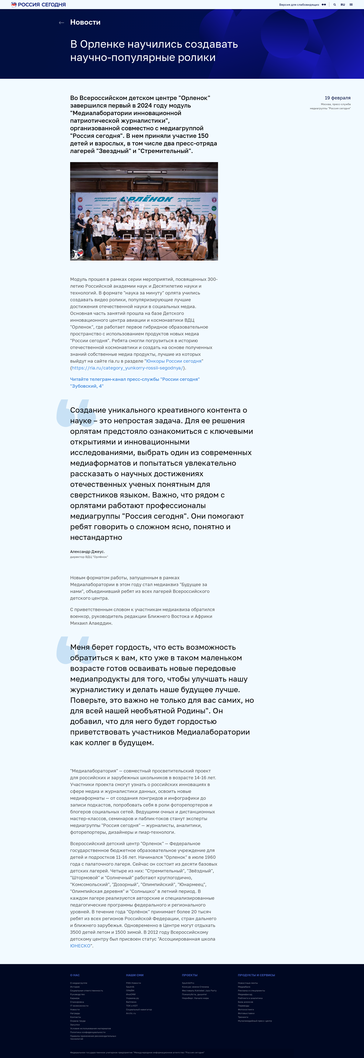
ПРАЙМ (130, 990)
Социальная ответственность (86, 990)
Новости (75, 1009)
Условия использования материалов (90, 1028)
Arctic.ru (131, 1013)
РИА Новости (133, 982)
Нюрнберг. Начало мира (195, 998)
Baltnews (131, 1001)
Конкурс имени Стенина (195, 986)
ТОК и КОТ (132, 1005)
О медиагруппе (78, 982)
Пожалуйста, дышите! (194, 994)
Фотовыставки (246, 1013)
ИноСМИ (131, 994)
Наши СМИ (135, 975)
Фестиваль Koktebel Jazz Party (199, 990)
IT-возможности (79, 1005)
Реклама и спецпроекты (251, 990)
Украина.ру (132, 998)
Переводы (243, 1005)
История (75, 986)
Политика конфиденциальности (87, 1032)
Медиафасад (245, 994)
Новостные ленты (248, 982)
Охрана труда (78, 1020)
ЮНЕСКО (80, 945)
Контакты (75, 1017)
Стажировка (77, 1001)
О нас (75, 975)
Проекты (190, 975)
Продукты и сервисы (256, 975)
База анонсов (245, 1001)
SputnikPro (188, 982)
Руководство (77, 994)
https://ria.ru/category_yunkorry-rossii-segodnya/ (127, 367)
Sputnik (130, 986)
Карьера (74, 998)
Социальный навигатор (139, 1009)
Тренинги (243, 1017)
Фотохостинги (246, 1009)
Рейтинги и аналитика (250, 998)
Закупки (75, 1024)
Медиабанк (244, 986)
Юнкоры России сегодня (174, 361)
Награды (75, 1013)
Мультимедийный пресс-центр (255, 1020)
